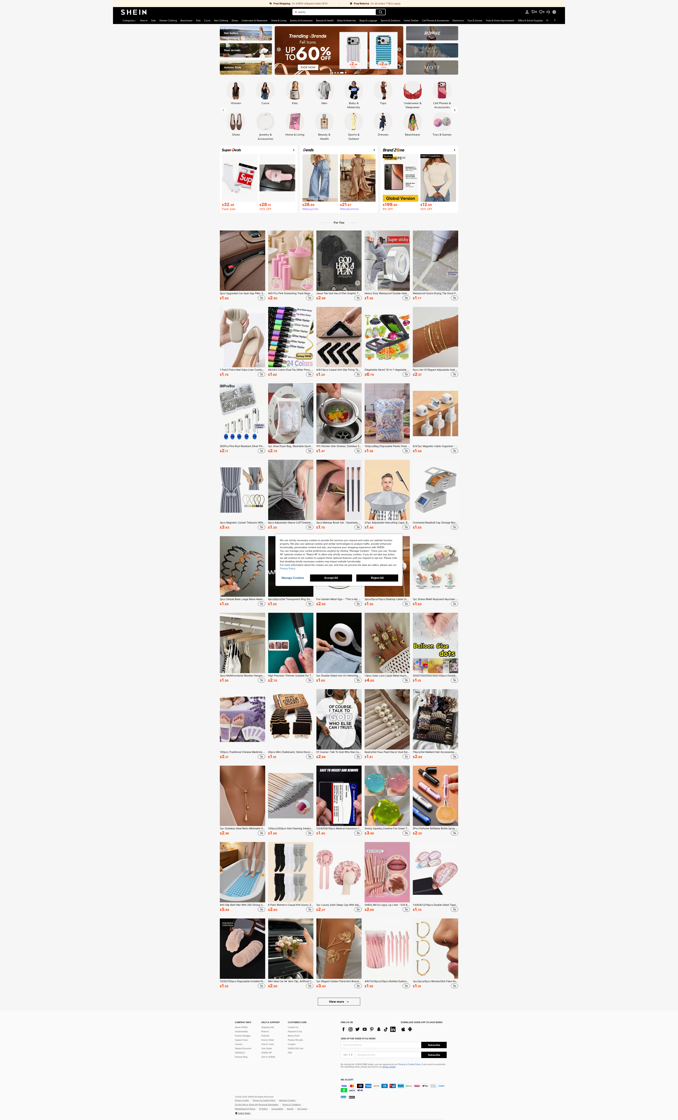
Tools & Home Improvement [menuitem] (500, 20)
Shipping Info (267, 1027)
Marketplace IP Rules (245, 1109)
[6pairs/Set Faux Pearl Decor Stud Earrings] (387, 719)
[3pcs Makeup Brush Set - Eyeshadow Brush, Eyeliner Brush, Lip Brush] (339, 490)
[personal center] (527, 12)
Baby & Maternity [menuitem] (346, 20)
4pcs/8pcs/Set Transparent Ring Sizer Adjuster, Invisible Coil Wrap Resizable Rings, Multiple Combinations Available (290, 599)
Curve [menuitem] (207, 20)
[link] (226, 3)
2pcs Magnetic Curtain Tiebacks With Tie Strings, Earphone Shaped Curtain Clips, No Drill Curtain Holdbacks (242, 522)
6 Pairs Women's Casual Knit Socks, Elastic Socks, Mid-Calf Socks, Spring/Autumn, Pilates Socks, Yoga (290, 904)
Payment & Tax (295, 1031)
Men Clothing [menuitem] (221, 20)
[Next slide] (399, 49)
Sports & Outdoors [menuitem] (390, 20)
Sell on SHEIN (268, 1057)
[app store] (403, 1031)
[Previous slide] (279, 49)
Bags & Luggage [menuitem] (368, 20)
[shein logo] (134, 12)
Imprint (290, 1109)
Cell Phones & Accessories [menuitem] (435, 20)
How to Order (267, 1040)
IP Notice (263, 1109)
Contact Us (293, 1027)
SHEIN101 (240, 1053)
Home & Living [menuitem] (278, 20)
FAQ (290, 1053)
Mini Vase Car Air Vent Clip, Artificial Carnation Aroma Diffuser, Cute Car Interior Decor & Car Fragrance (290, 981)
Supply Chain (241, 1040)
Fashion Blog (241, 1057)
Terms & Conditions (291, 1104)
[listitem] (242, 265)
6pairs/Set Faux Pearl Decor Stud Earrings (387, 752)
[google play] (410, 1031)
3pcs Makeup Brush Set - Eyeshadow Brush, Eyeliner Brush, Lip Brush (339, 522)
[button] (548, 12)
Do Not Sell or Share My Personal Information (256, 1104)
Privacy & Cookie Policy (409, 1064)
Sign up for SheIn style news (358, 1038)
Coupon (292, 1044)
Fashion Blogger (243, 1036)
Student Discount (243, 1048)
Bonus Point (293, 1036)
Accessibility (277, 1109)
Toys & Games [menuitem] (474, 20)
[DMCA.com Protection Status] (352, 1097)
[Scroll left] (550, 20)
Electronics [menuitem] (458, 20)
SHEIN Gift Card (295, 1048)
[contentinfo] (394, 1088)
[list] (369, 1029)
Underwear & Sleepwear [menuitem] (255, 20)
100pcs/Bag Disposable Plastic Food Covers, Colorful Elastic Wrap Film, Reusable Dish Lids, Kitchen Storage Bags (387, 446)
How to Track (267, 1044)
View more (337, 1001)
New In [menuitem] (144, 20)
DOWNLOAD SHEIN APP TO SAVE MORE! (422, 1022)
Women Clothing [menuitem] (168, 20)
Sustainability (241, 1031)
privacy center (389, 1067)
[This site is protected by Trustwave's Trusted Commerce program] (343, 1097)
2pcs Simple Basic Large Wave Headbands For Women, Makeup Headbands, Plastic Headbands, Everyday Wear (242, 599)
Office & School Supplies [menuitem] (530, 20)
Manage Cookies (287, 1100)
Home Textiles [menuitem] (411, 20)
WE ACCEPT (347, 1080)
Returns (265, 1031)
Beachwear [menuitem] (186, 20)
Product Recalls (295, 1040)
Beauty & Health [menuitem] (325, 20)
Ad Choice (302, 1109)
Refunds (265, 1036)
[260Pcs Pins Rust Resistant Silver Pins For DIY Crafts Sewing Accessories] (242, 413)
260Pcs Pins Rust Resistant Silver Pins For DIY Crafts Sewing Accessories (242, 446)
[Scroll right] (555, 20)
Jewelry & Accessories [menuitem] (301, 20)
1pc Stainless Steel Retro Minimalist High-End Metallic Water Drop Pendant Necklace (242, 828)
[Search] (380, 12)
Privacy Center (242, 1100)
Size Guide (266, 1048)
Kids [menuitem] (198, 20)
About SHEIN (241, 1027)
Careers (239, 1044)
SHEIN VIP (266, 1053)
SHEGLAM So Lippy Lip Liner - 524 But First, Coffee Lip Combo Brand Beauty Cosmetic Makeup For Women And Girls (387, 904)
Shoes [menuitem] (235, 20)
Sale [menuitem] (153, 20)
